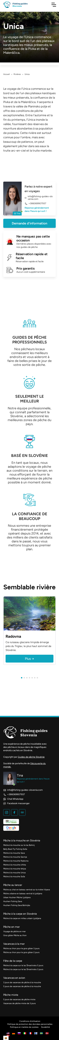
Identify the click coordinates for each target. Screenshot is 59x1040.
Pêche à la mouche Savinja (15, 857)
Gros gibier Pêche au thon (15, 935)
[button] (21, 677)
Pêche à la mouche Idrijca (14, 869)
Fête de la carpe (12, 960)
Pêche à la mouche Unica (14, 872)
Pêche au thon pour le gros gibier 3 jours (21, 948)
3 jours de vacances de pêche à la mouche (22, 982)
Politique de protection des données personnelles (29, 1024)
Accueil (6, 74)
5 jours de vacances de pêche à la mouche (22, 986)
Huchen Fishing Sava (12, 901)
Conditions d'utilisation (29, 1021)
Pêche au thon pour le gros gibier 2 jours (21, 952)
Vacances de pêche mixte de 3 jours (19, 1003)
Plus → (29, 659)
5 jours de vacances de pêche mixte (19, 999)
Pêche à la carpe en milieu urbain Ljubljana (22, 918)
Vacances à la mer (14, 943)
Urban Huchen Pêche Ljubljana (16, 897)
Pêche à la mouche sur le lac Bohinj (19, 845)
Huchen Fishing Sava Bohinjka (16, 905)
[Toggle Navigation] (54, 4)
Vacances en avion (14, 977)
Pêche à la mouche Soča (14, 876)
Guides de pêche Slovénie (31, 757)
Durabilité (45, 1027)
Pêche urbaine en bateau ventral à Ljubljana (22, 893)
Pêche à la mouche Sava (14, 853)
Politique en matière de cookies (24, 1027)
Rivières (17, 74)
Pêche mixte (10, 994)
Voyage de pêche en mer (14, 931)
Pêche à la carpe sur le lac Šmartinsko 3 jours (23, 969)
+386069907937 (37, 203)
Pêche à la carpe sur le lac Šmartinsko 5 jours (23, 965)
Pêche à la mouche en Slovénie (21, 840)
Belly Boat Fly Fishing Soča (15, 849)
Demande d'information (29, 223)
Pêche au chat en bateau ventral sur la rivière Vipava (26, 889)
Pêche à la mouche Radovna (15, 861)
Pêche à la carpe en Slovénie (20, 913)
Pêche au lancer (12, 885)
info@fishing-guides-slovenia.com (40, 197)
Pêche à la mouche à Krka (14, 865)
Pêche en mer (11, 926)
